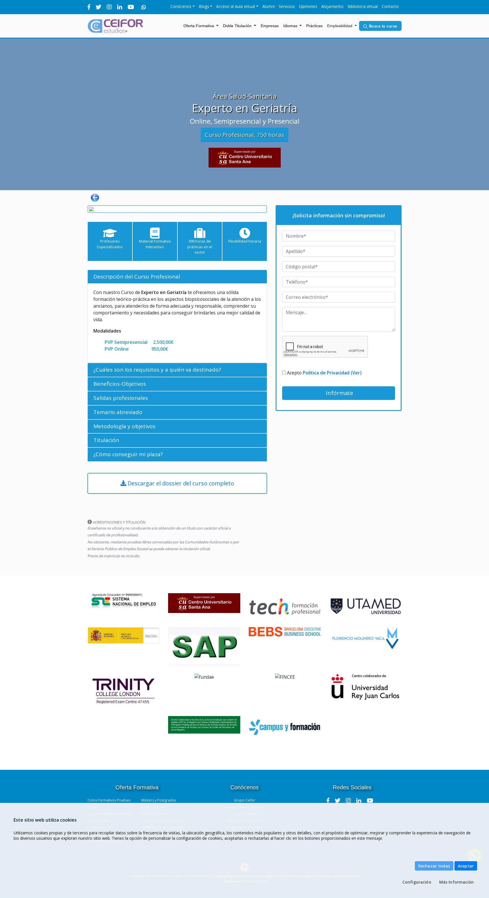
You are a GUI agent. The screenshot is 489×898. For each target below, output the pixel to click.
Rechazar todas (434, 866)
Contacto (390, 6)
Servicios (287, 6)
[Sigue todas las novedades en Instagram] (348, 800)
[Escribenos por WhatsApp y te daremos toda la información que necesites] (143, 7)
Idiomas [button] (291, 25)
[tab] (177, 277)
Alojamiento (332, 6)
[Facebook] (88, 7)
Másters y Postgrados (158, 800)
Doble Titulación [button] (238, 25)
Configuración (416, 882)
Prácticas (315, 25)
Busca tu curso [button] (382, 26)
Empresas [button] (270, 25)
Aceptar (466, 866)
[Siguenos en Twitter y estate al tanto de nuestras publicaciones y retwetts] (98, 7)
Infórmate (338, 393)
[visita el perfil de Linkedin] (358, 800)
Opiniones (308, 6)
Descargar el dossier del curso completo (180, 483)
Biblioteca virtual (363, 6)
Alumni (268, 6)
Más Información (456, 882)
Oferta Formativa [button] (199, 25)
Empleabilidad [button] (340, 25)
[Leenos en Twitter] (337, 800)
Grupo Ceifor (244, 800)
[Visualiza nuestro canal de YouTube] (370, 800)
